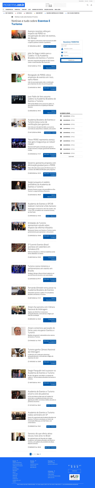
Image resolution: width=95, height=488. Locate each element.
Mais (38, 454)
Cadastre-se (71, 60)
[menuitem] (81, 1)
